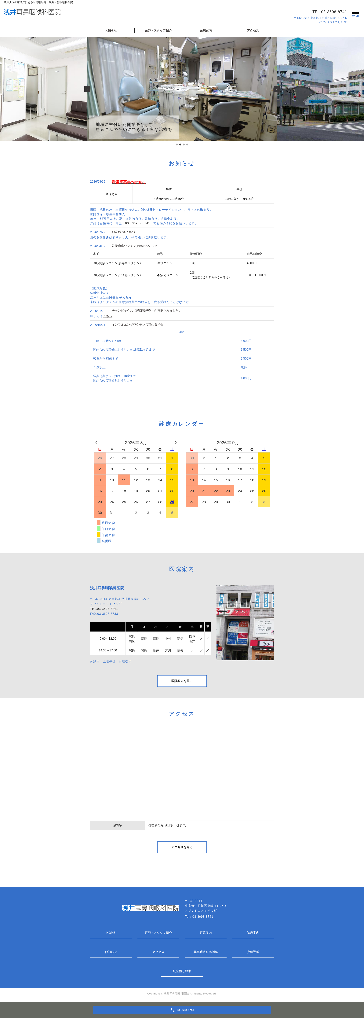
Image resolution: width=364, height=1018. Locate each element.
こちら (107, 316)
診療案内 (253, 932)
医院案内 (206, 30)
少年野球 (253, 952)
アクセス (253, 30)
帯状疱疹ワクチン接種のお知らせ (134, 245)
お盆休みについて (124, 231)
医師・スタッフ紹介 (158, 30)
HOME (110, 932)
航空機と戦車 (182, 971)
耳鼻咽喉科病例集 (206, 952)
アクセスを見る (182, 847)
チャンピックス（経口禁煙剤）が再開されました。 (147, 310)
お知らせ (111, 30)
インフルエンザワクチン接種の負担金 (137, 324)
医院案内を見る (182, 681)
